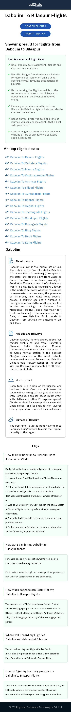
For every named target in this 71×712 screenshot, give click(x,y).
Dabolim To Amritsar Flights (28, 181)
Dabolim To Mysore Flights (27, 169)
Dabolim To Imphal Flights (27, 206)
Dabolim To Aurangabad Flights (30, 194)
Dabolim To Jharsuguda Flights (30, 212)
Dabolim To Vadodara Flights (28, 163)
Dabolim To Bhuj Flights (25, 230)
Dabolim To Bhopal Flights (27, 200)
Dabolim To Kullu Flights (25, 242)
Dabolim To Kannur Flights (27, 157)
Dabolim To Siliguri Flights (26, 187)
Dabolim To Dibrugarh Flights (29, 224)
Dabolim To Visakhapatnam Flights (32, 175)
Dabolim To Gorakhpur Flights (29, 218)
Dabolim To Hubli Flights (25, 236)
